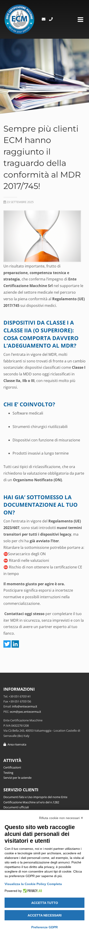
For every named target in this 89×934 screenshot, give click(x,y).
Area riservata (16, 744)
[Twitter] (7, 644)
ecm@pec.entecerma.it (25, 712)
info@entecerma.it (24, 706)
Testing (8, 773)
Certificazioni (12, 767)
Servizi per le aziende (17, 778)
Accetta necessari (45, 915)
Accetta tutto (44, 903)
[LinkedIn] (15, 644)
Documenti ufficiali (16, 807)
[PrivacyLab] (32, 890)
